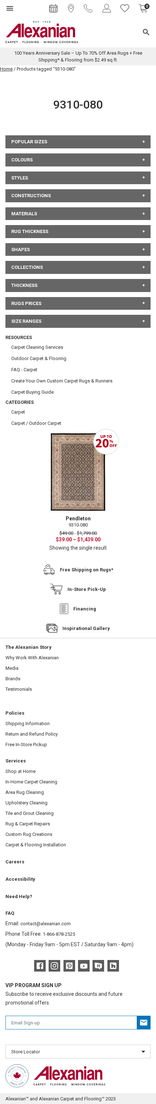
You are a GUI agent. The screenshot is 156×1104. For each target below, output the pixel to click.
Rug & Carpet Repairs (27, 823)
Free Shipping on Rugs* (86, 569)
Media (12, 668)
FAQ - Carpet (24, 369)
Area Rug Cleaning (24, 792)
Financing (84, 609)
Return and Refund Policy (31, 734)
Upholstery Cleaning (26, 802)
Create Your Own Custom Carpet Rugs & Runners (61, 381)
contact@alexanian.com (45, 923)
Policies (14, 713)
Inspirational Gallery (86, 628)
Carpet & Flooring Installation (35, 844)
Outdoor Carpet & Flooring (38, 358)
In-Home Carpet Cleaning (31, 781)
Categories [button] (19, 402)
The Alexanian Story (28, 647)
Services (15, 761)
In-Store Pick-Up (86, 589)
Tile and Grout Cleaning (29, 813)
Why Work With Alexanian (32, 657)
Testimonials (18, 689)
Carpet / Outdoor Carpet (36, 423)
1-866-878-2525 (59, 934)
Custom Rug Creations (28, 834)
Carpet (18, 412)
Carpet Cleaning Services (37, 347)
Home (6, 69)
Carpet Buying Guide (32, 392)
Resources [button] (18, 337)
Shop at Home (20, 771)
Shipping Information (27, 723)
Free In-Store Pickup (26, 744)
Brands (12, 678)
